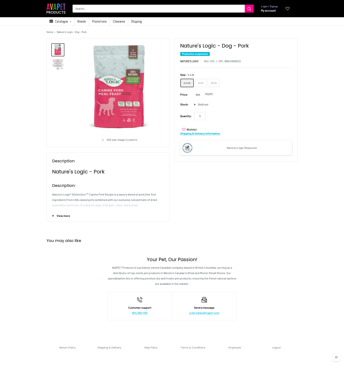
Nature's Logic (189, 61)
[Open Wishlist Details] (288, 9)
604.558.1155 (139, 312)
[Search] (249, 9)
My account (268, 10)
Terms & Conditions (192, 347)
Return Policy (67, 347)
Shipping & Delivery (109, 347)
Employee (235, 347)
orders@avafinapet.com (204, 312)
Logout (276, 347)
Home (50, 32)
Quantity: (186, 116)
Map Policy (151, 347)
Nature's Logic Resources (242, 147)
